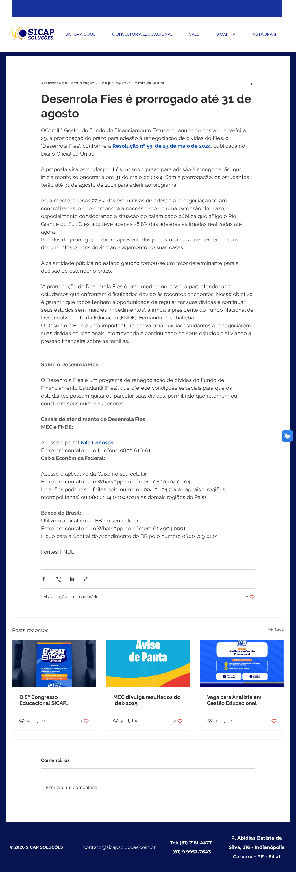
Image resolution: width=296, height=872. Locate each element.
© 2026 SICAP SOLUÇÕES (36, 847)
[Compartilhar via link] (86, 579)
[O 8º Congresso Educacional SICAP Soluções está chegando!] (54, 663)
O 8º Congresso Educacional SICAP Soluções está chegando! (50, 700)
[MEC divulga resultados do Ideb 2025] (148, 663)
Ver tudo (276, 629)
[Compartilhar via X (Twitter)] (58, 579)
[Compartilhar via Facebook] (44, 579)
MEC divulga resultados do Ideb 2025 (146, 700)
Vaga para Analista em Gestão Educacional (234, 700)
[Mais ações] (251, 83)
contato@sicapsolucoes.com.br (119, 847)
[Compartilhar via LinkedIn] (72, 579)
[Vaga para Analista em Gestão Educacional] (242, 663)
